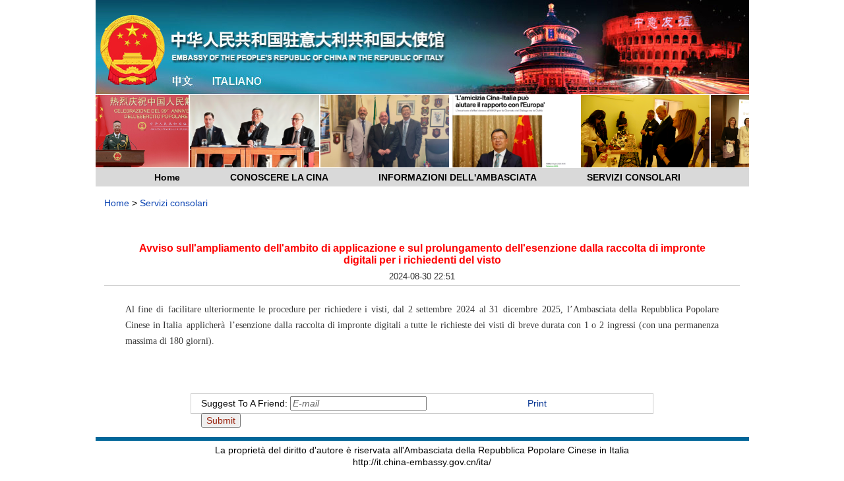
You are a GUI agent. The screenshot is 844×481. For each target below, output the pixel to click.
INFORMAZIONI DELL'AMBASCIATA (457, 177)
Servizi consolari (174, 203)
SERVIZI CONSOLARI (633, 177)
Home (167, 177)
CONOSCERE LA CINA (279, 177)
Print (537, 403)
